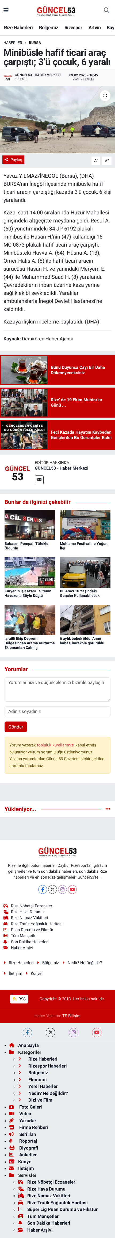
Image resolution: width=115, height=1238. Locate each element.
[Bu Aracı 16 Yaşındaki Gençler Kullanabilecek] (85, 572)
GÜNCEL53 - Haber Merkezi (61, 468)
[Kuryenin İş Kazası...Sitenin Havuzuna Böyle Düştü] (30, 572)
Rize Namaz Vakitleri (29, 917)
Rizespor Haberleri (47, 1066)
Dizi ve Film (39, 1100)
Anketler (27, 1154)
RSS (21, 999)
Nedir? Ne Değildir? (85, 962)
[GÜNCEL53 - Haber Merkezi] (17, 471)
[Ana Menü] (6, 10)
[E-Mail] (39, 479)
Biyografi (28, 1148)
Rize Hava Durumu (27, 911)
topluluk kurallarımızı (56, 745)
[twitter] (50, 1032)
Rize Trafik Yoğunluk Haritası (37, 923)
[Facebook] (42, 889)
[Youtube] (72, 889)
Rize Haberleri (18, 27)
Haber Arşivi (22, 947)
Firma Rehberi (33, 1127)
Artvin (95, 27)
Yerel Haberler (42, 1086)
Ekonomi (37, 1079)
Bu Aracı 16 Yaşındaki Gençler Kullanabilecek (79, 593)
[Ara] (106, 10)
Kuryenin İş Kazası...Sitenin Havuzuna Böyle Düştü (28, 593)
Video (24, 1113)
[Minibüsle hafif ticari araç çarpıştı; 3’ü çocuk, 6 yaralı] (57, 119)
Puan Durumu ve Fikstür (32, 929)
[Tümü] (107, 809)
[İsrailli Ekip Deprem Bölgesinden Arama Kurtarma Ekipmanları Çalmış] (30, 619)
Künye (36, 973)
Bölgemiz (48, 27)
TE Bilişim (71, 1015)
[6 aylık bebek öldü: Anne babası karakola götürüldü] (85, 619)
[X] (52, 889)
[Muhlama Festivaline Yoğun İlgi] (85, 524)
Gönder (15, 727)
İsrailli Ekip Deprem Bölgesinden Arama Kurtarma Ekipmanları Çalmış (30, 643)
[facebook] (27, 1032)
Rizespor (73, 27)
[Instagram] (62, 889)
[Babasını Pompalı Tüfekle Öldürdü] (30, 524)
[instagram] (73, 1032)
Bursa (35, 42)
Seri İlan (27, 1134)
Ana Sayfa (28, 1045)
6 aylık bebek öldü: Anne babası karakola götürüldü (82, 640)
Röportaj (27, 1141)
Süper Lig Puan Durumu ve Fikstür (62, 1209)
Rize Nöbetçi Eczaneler (31, 906)
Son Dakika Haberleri (30, 941)
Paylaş (16, 159)
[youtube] (96, 1032)
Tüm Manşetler (24, 935)
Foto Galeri (30, 1107)
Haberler (12, 42)
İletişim (15, 973)
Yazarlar (27, 1120)
